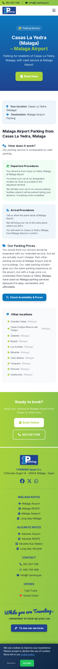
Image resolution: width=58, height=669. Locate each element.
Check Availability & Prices (26, 297)
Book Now (31, 76)
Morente (20, 352)
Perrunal (20, 369)
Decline (11, 663)
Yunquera (21, 363)
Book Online (31, 422)
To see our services (30, 628)
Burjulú (19, 341)
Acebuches (22, 374)
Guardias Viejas (24, 321)
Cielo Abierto (22, 358)
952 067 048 (31, 434)
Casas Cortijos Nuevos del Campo (30, 328)
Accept (27, 663)
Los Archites (22, 346)
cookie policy (27, 654)
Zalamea (20, 335)
